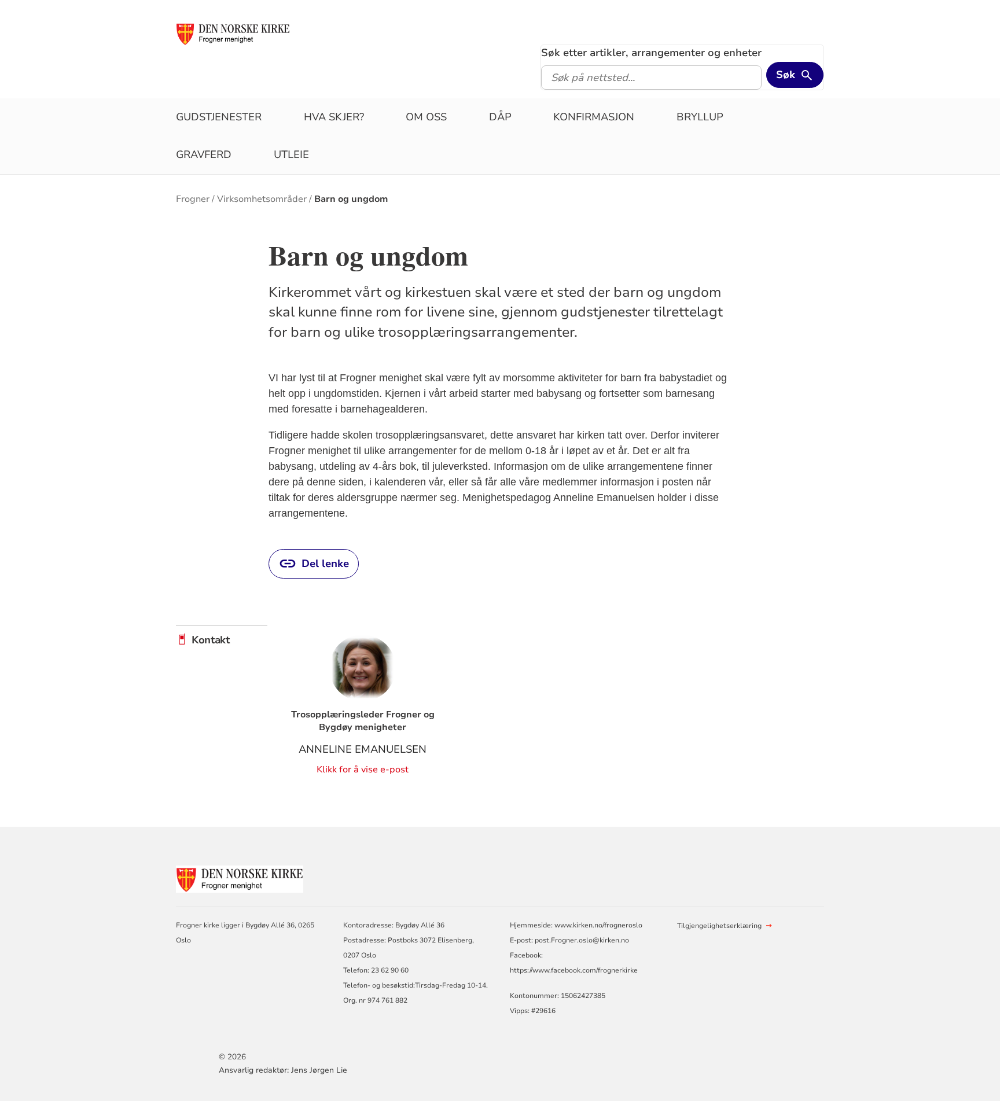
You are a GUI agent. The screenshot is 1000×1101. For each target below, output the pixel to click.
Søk (785, 75)
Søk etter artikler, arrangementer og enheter (651, 53)
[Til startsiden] (232, 33)
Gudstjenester (219, 117)
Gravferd (203, 154)
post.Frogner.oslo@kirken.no (582, 940)
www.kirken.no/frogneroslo (598, 925)
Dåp (500, 117)
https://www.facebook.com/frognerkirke (574, 970)
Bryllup (700, 117)
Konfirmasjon (593, 117)
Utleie (291, 154)
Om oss (426, 117)
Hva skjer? (334, 117)
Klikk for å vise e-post (363, 769)
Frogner (192, 199)
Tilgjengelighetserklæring (719, 925)
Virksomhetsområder (262, 199)
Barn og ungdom (351, 199)
